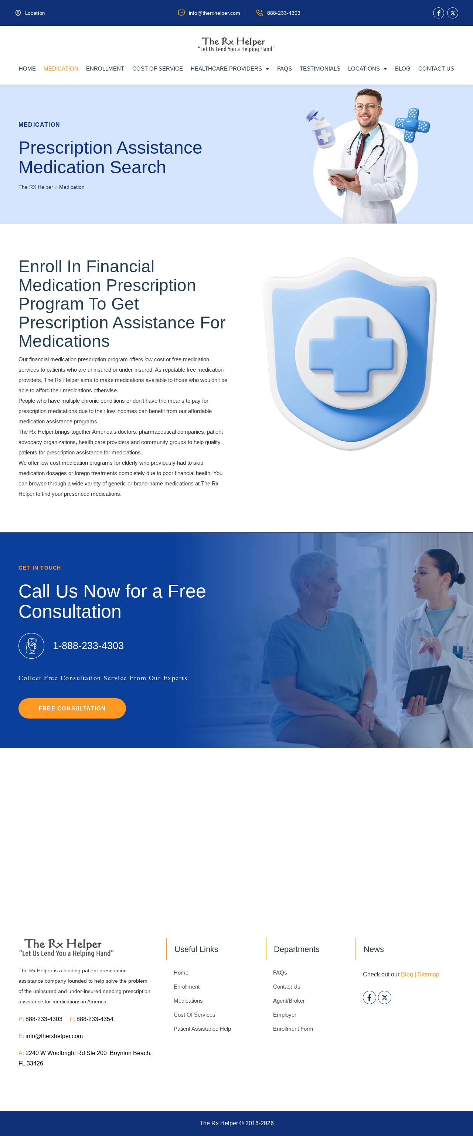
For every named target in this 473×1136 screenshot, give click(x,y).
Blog (403, 68)
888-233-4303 (47, 1019)
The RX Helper (35, 187)
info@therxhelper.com (54, 1036)
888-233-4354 (94, 1019)
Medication (61, 68)
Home (27, 68)
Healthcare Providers (226, 68)
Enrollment (105, 68)
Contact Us (436, 68)
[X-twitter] (452, 12)
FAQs (284, 68)
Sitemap (428, 974)
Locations (364, 68)
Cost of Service (157, 68)
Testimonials (320, 68)
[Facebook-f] (438, 12)
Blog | (408, 974)
